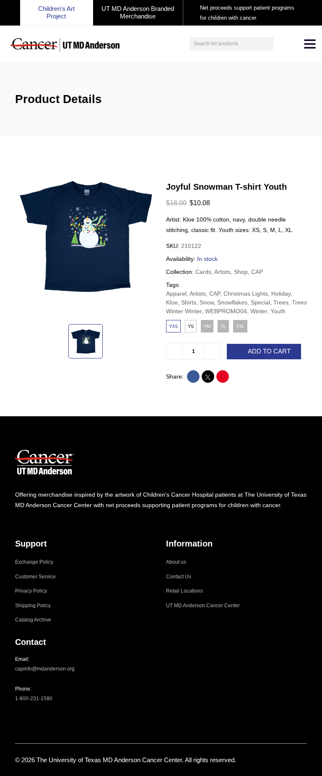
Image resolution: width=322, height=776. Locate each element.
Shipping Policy (33, 605)
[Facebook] (28, 521)
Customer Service (35, 577)
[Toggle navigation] (310, 44)
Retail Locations (184, 591)
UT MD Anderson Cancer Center (203, 605)
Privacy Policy (31, 591)
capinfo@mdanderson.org (45, 669)
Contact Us (178, 577)
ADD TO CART (269, 351)
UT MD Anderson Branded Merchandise (137, 12)
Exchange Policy (34, 562)
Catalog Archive (33, 620)
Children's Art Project (56, 12)
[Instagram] (17, 521)
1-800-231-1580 (33, 698)
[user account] (280, 43)
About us (176, 562)
